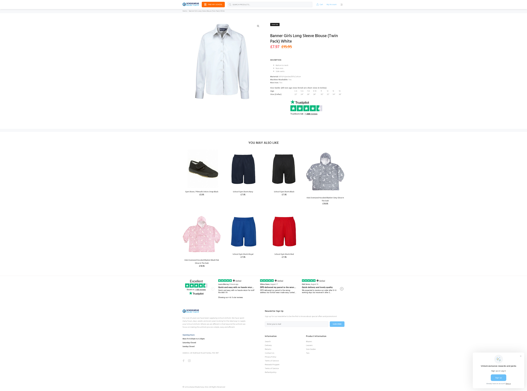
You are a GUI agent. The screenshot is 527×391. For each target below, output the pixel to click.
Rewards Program (272, 364)
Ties (307, 353)
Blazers (309, 341)
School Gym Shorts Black (284, 191)
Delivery (268, 345)
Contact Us (269, 353)
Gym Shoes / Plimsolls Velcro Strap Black (201, 191)
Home (185, 11)
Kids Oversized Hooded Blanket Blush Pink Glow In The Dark (202, 262)
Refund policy (270, 372)
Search (268, 341)
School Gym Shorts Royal (243, 254)
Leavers (309, 345)
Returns (268, 349)
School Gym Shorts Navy (243, 191)
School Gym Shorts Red (284, 254)
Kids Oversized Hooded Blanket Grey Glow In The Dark (325, 199)
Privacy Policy (270, 357)
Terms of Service (272, 360)
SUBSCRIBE (337, 324)
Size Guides (311, 349)
